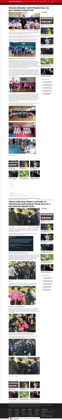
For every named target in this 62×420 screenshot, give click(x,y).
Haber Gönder (30, 413)
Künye (9, 413)
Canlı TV (23, 413)
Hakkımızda (10, 414)
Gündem (27, 1)
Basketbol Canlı (37, 414)
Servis (24, 1)
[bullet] (20, 193)
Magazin (37, 1)
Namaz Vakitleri (30, 414)
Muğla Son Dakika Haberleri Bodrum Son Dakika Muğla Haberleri (18, 199)
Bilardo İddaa (17, 414)
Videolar (41, 1)
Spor (30, 1)
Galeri (45, 1)
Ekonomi (34, 1)
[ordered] (19, 193)
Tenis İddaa (36, 413)
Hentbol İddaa (17, 413)
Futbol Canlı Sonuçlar (24, 414)
